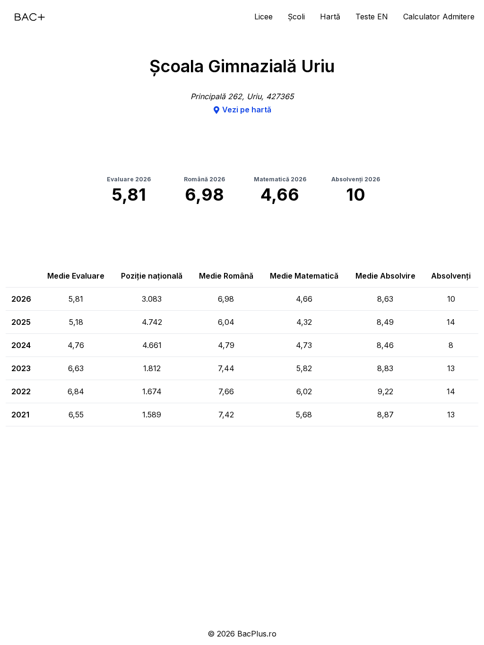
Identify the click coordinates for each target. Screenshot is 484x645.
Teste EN (371, 16)
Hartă (330, 16)
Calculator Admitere (439, 16)
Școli (296, 16)
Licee (263, 16)
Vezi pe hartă (246, 109)
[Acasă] (29, 17)
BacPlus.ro (257, 633)
